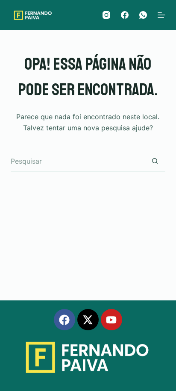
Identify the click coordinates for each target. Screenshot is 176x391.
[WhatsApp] (143, 15)
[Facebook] (125, 15)
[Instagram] (106, 15)
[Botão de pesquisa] (154, 161)
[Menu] (161, 15)
